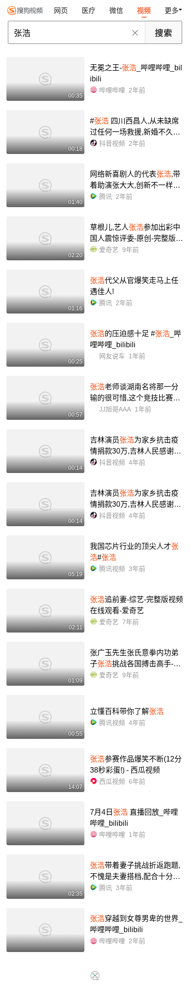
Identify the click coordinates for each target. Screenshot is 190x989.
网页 (61, 10)
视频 (144, 10)
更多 (171, 10)
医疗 (88, 10)
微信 (116, 10)
